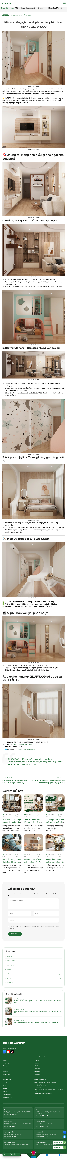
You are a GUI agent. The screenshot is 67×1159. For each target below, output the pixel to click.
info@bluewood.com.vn (45, 1093)
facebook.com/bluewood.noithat (27, 749)
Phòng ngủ (10, 974)
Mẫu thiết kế (10, 965)
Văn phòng (10, 983)
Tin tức (12, 8)
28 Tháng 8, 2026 (19, 999)
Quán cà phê (6, 1074)
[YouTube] (8, 1051)
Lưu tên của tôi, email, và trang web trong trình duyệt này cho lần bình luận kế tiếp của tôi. (34, 927)
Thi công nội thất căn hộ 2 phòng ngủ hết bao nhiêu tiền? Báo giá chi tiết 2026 (37, 1012)
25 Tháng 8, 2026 (19, 1009)
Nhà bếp (9, 969)
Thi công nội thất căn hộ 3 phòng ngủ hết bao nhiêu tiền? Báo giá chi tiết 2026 (37, 1001)
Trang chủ (4, 8)
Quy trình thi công (8, 1097)
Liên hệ (5, 1088)
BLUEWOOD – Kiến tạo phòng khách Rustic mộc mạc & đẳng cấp (11, 822)
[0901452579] (64, 1142)
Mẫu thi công (11, 960)
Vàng (29, 15)
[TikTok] (12, 1051)
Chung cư (10, 956)
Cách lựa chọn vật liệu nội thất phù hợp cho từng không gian (33, 822)
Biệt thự (5, 1066)
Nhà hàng (5, 1071)
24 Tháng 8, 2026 (19, 1021)
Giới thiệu (5, 1083)
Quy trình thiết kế (7, 1094)
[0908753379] (64, 1147)
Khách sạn (37, 1066)
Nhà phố (5, 1060)
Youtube (5, 1091)
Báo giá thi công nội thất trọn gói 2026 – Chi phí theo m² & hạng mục (36, 1022)
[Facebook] (4, 1051)
